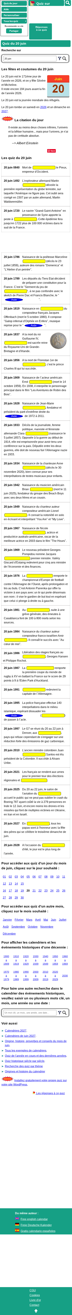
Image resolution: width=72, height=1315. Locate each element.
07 (40, 876)
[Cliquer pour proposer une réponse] (44, 167)
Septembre (18, 926)
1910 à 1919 (16, 960)
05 (28, 876)
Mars (29, 919)
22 (40, 890)
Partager (14, 31)
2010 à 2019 (45, 975)
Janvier (7, 919)
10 (57, 876)
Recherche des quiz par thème (24, 1066)
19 (22, 890)
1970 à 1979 (6, 975)
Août (6, 926)
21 (34, 890)
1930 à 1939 (35, 960)
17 (10, 890)
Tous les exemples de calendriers (25, 1050)
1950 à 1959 (55, 960)
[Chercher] (64, 58)
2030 (65, 975)
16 (4, 890)
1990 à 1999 (26, 975)
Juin (53, 919)
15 (22, 883)
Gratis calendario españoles (38, 1231)
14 (16, 883)
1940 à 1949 (45, 960)
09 (51, 876)
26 (63, 890)
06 (34, 876)
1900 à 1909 (6, 960)
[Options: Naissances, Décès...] (59, 58)
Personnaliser (11, 15)
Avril (38, 919)
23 (46, 890)
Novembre (46, 926)
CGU (33, 1290)
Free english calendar (34, 1219)
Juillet (62, 919)
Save (53, 150)
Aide (6, 9)
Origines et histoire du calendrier (25, 1071)
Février (19, 919)
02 (10, 876)
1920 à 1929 (26, 960)
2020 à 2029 (55, 975)
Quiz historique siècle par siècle (24, 1061)
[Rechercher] (68, 3)
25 (57, 890)
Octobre (33, 926)
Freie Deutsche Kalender (36, 1225)
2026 (43, 107)
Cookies (35, 1295)
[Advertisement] (48, 14)
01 (4, 876)
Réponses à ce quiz (41, 28)
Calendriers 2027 (15, 1030)
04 (22, 876)
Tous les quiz (11, 21)
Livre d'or (35, 1300)
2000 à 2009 (35, 975)
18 (16, 890)
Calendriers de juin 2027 (20, 1035)
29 (16, 897)
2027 (4, 111)
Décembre (9, 933)
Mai (46, 919)
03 (16, 876)
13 (10, 883)
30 (22, 897)
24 (51, 890)
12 (4, 883)
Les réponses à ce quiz (50, 1093)
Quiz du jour (10, 3)
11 (63, 876)
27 (4, 897)
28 (10, 897)
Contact (34, 1304)
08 (46, 876)
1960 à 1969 (65, 960)
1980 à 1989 (16, 975)
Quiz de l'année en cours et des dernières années (35, 1055)
